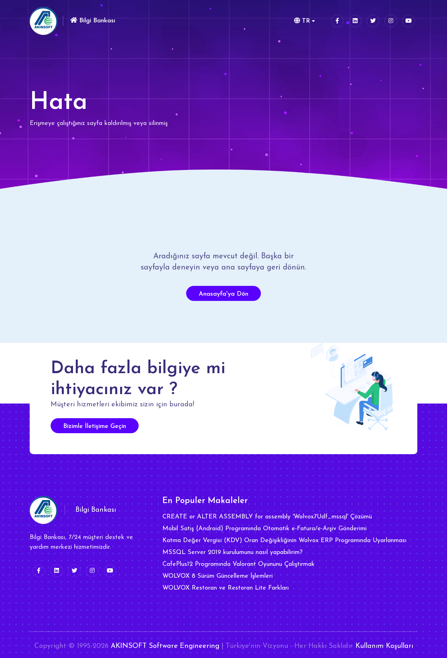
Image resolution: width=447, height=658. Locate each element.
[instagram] (390, 21)
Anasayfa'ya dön (223, 294)
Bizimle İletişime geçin (94, 426)
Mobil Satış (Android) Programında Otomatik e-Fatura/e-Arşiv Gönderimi (264, 529)
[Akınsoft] (44, 21)
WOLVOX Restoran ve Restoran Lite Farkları (225, 588)
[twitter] (373, 21)
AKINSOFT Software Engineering (165, 646)
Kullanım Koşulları (384, 646)
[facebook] (337, 21)
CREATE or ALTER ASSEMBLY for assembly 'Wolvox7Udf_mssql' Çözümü (267, 517)
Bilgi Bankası (96, 21)
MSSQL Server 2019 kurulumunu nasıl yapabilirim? (232, 552)
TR (305, 21)
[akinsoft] (44, 510)
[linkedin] (355, 21)
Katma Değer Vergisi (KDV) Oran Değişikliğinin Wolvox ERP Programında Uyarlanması (284, 541)
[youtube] (408, 21)
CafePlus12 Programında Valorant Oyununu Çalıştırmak (238, 564)
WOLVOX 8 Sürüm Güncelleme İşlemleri (217, 576)
